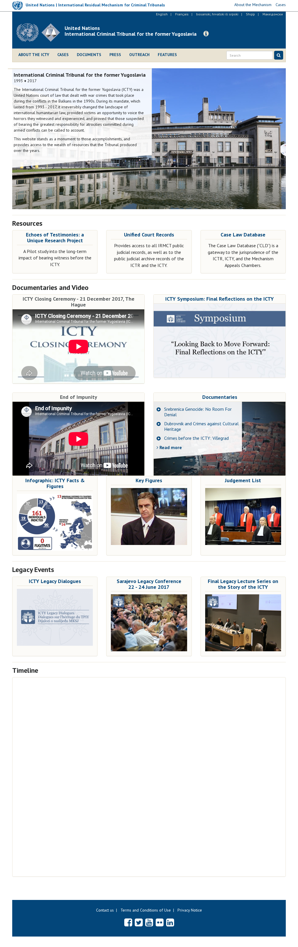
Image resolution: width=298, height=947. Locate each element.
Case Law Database (243, 234)
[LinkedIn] (170, 922)
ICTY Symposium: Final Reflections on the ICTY (219, 298)
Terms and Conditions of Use (145, 910)
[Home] (41, 32)
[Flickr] (160, 922)
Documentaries (219, 397)
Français (182, 14)
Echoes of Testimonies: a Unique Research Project (55, 237)
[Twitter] (139, 922)
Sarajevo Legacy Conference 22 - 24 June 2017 (149, 584)
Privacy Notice (190, 910)
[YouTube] (149, 922)
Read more (170, 447)
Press (115, 54)
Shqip (250, 14)
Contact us (105, 910)
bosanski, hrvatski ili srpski (217, 14)
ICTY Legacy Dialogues (55, 581)
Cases (63, 54)
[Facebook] (128, 922)
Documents (89, 54)
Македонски (272, 14)
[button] (206, 33)
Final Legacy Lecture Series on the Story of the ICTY (243, 584)
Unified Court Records (149, 234)
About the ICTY (33, 54)
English (162, 14)
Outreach (139, 54)
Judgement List (243, 480)
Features (167, 54)
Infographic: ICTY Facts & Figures (55, 483)
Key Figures (149, 480)
